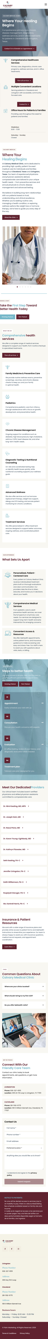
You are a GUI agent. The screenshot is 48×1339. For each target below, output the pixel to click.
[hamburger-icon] (46, 4)
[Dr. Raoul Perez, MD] (24, 827)
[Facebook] (5, 1249)
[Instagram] (18, 1249)
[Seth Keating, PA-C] (24, 860)
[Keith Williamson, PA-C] (24, 882)
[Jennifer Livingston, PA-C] (24, 871)
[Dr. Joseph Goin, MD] (24, 817)
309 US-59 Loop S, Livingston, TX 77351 (22, 1093)
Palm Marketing (10, 1327)
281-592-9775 (12, 1105)
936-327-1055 (12, 1090)
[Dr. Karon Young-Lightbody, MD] (24, 838)
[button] (17, 286)
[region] (24, 32)
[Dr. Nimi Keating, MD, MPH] (24, 806)
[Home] (7, 4)
